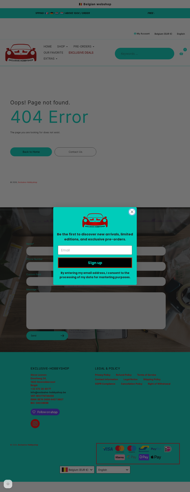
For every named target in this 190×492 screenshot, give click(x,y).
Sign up (95, 262)
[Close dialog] (132, 212)
